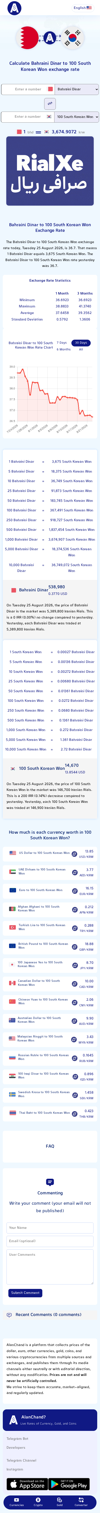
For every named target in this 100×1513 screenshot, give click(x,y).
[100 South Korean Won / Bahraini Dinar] (50, 103)
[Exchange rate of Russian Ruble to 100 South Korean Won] (74, 1058)
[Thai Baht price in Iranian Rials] (12, 1113)
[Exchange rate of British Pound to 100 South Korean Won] (74, 947)
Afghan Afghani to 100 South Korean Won (39, 909)
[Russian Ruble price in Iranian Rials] (12, 1057)
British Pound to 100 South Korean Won (43, 946)
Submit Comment (25, 1293)
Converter (81, 1505)
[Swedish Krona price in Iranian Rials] (12, 1094)
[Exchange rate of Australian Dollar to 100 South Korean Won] (74, 1021)
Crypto (38, 1505)
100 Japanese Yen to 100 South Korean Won (40, 964)
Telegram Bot (17, 1439)
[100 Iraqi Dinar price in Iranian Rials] (12, 1076)
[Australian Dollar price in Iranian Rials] (12, 1020)
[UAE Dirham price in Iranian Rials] (12, 871)
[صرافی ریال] (50, 171)
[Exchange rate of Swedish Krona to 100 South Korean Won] (75, 1095)
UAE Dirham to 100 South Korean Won (42, 872)
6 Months (64, 349)
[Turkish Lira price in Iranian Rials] (12, 927)
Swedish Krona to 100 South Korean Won (44, 1094)
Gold (60, 1505)
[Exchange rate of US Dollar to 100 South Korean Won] (74, 854)
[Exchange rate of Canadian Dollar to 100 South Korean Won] (74, 984)
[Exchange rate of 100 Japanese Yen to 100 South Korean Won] (75, 965)
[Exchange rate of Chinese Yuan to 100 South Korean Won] (74, 1003)
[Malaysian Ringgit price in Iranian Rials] (12, 1039)
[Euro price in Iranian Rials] (12, 890)
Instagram (15, 1470)
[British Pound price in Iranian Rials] (12, 946)
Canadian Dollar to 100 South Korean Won (39, 983)
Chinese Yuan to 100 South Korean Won (43, 1002)
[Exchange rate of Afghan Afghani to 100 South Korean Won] (75, 910)
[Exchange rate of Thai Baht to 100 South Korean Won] (74, 1114)
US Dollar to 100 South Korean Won (44, 853)
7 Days (62, 343)
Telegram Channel (21, 1461)
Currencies (17, 1505)
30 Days (81, 343)
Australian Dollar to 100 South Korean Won (39, 1020)
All (81, 349)
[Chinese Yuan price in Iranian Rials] (12, 1001)
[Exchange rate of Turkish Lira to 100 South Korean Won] (75, 928)
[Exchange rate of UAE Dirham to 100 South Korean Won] (75, 873)
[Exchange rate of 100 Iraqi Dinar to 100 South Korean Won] (75, 1077)
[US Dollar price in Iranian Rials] (12, 853)
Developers (16, 1448)
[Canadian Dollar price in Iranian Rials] (12, 983)
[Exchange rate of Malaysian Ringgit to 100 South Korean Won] (74, 1040)
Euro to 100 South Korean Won (41, 890)
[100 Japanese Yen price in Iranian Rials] (12, 964)
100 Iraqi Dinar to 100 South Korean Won (43, 1076)
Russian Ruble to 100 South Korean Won (43, 1057)
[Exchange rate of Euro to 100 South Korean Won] (75, 891)
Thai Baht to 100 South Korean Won (44, 1113)
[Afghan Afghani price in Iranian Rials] (12, 909)
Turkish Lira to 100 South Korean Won (42, 927)
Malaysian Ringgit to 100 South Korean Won (40, 1039)
